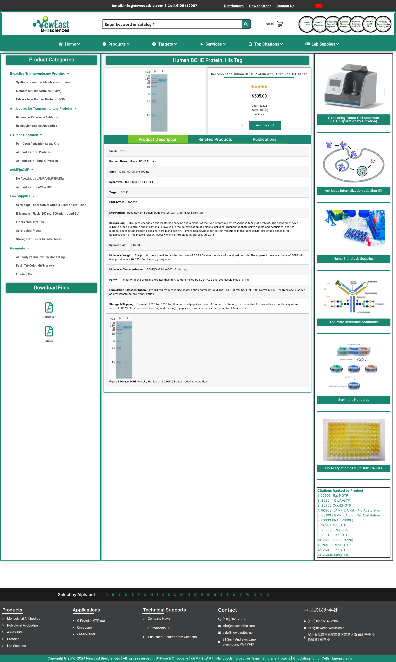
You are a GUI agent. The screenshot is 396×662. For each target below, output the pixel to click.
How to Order (260, 6)
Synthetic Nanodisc (353, 399)
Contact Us (285, 6)
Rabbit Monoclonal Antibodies (36, 125)
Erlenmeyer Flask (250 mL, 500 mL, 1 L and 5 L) (47, 213)
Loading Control (27, 274)
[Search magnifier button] (246, 24)
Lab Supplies (20, 196)
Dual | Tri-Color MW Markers (35, 265)
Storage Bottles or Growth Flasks (39, 239)
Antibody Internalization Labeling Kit (353, 190)
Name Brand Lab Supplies (354, 258)
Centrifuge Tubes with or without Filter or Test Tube (51, 205)
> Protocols (156, 628)
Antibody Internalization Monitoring (40, 257)
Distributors (234, 6)
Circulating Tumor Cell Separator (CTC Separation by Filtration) (353, 119)
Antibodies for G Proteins (33, 152)
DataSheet (49, 317)
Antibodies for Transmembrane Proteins (41, 108)
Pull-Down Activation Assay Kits (37, 143)
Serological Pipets (28, 230)
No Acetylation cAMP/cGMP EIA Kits (40, 178)
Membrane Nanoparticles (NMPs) (38, 91)
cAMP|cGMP (19, 170)
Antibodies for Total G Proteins (37, 160)
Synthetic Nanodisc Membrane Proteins (43, 82)
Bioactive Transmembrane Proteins (37, 73)
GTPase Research (24, 135)
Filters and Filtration (30, 222)
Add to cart (265, 125)
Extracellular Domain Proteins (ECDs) (41, 99)
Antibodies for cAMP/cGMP (34, 187)
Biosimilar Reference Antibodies (354, 322)
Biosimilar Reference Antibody (37, 117)
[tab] (158, 139)
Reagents (17, 248)
